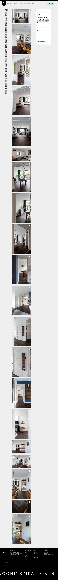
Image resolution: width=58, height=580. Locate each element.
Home (26, 552)
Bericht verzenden (42, 41)
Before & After (27, 3)
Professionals (15, 3)
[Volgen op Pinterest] (5, 562)
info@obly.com (46, 553)
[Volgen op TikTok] (7, 562)
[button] (21, 16)
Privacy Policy (36, 557)
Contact (35, 558)
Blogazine (21, 3)
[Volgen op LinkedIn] (9, 562)
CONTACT (32, 3)
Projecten (9, 3)
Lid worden (27, 558)
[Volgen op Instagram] (3, 562)
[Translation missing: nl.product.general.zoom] (29, 11)
